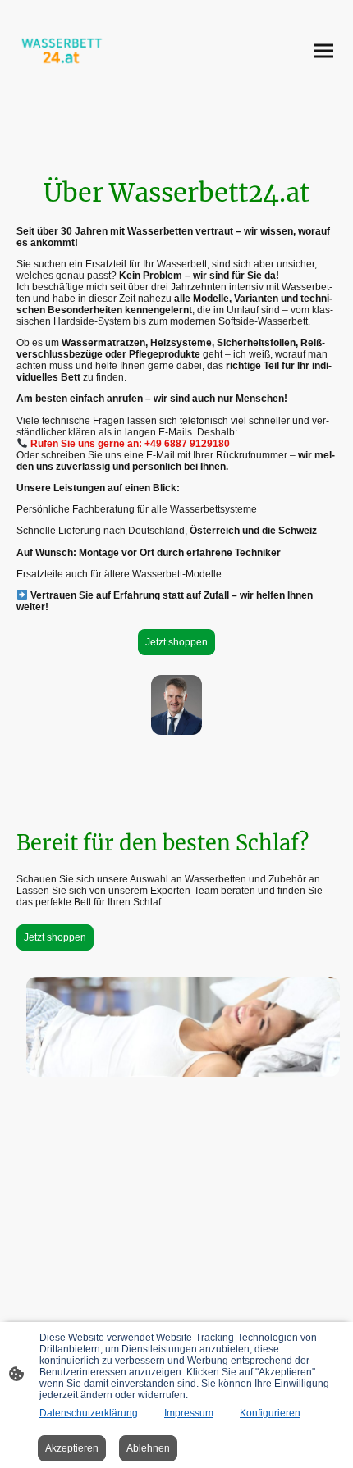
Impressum (188, 1413)
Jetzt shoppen (176, 642)
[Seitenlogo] (61, 51)
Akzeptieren (72, 1448)
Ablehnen (148, 1448)
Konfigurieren (270, 1413)
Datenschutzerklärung (88, 1413)
